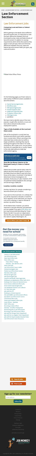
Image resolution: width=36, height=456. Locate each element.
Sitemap (18, 420)
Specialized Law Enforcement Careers (14, 296)
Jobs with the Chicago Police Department (15, 313)
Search (32, 4)
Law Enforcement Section (12, 10)
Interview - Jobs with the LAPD (14, 263)
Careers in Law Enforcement (12, 254)
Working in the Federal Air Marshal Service (15, 282)
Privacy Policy (18, 413)
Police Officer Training (12, 262)
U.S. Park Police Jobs (9, 289)
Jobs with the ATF (9, 291)
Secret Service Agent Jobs (15, 104)
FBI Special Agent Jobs (14, 108)
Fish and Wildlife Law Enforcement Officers (15, 295)
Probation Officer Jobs (14, 113)
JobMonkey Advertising (18, 429)
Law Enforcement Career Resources (14, 319)
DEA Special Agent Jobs (10, 276)
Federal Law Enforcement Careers (13, 271)
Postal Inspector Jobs (14, 110)
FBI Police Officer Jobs (10, 273)
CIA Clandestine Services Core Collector (15, 287)
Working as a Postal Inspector (12, 293)
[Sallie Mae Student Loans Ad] (18, 161)
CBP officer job (26, 209)
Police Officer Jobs (9, 260)
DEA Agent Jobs (12, 115)
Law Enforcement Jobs (10, 256)
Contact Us (18, 409)
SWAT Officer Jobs (9, 304)
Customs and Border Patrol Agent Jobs (14, 278)
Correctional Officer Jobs (10, 298)
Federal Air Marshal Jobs (14, 111)
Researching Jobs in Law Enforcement (14, 309)
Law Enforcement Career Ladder (13, 267)
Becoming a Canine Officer (11, 306)
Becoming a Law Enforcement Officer (14, 311)
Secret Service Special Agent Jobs (13, 285)
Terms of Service (18, 418)
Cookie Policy (18, 415)
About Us (18, 411)
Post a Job (18, 384)
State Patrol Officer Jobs (10, 258)
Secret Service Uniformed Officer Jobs (14, 284)
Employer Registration (18, 425)
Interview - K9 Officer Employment (13, 308)
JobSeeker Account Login (18, 433)
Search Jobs (18, 379)
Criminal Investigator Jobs (11, 269)
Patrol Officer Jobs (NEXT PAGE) (17, 220)
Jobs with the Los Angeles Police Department (16, 315)
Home (2, 10)
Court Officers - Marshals (11, 302)
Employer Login (18, 423)
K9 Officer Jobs (11, 106)
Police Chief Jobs (8, 265)
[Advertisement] (15, 62)
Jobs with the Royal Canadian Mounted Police (16, 317)
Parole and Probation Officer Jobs (13, 300)
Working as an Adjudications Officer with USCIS (17, 280)
